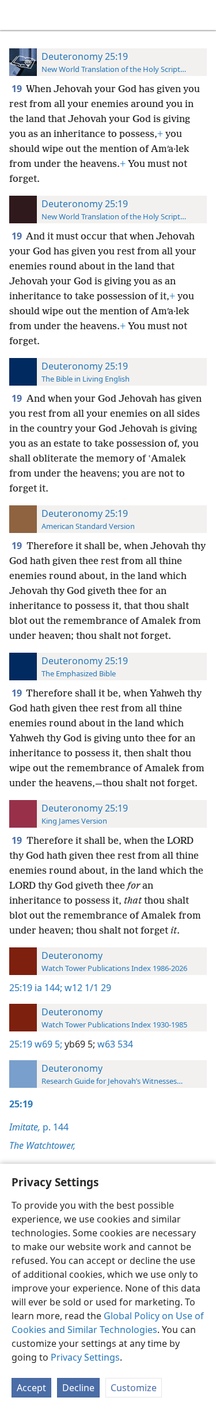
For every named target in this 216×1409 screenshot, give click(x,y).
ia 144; (48, 987)
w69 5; (48, 1044)
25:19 (20, 987)
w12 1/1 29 (86, 987)
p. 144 (39, 1127)
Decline (78, 1387)
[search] (201, 15)
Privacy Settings (85, 1357)
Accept (31, 1387)
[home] (17, 15)
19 (18, 88)
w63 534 (114, 1044)
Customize (134, 1387)
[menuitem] (17, 15)
